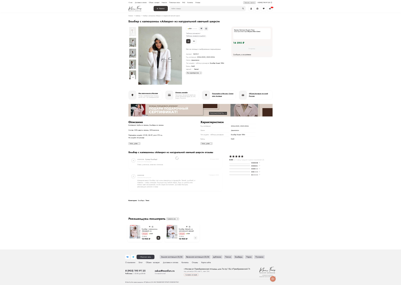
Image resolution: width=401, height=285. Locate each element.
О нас (131, 2)
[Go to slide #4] (132, 64)
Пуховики (259, 257)
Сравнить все (171, 219)
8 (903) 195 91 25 (264, 2)
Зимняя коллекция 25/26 (171, 257)
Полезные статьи (174, 2)
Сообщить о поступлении (242, 54)
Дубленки (217, 257)
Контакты (190, 2)
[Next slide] (180, 56)
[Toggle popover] (273, 279)
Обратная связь (145, 257)
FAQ (183, 2)
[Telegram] (133, 257)
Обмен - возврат (154, 2)
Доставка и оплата (141, 2)
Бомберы (138, 16)
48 (188, 41)
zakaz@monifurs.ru (164, 270)
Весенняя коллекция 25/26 (197, 257)
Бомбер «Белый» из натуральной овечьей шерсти (186, 231)
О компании (130, 262)
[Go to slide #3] (132, 53)
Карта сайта (206, 262)
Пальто (228, 257)
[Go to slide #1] (132, 32)
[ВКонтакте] (127, 257)
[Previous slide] (140, 56)
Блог (141, 262)
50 (194, 41)
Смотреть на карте (191, 275)
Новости (164, 2)
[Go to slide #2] (132, 42)
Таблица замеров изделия (195, 36)
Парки (249, 257)
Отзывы (197, 2)
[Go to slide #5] (132, 75)
